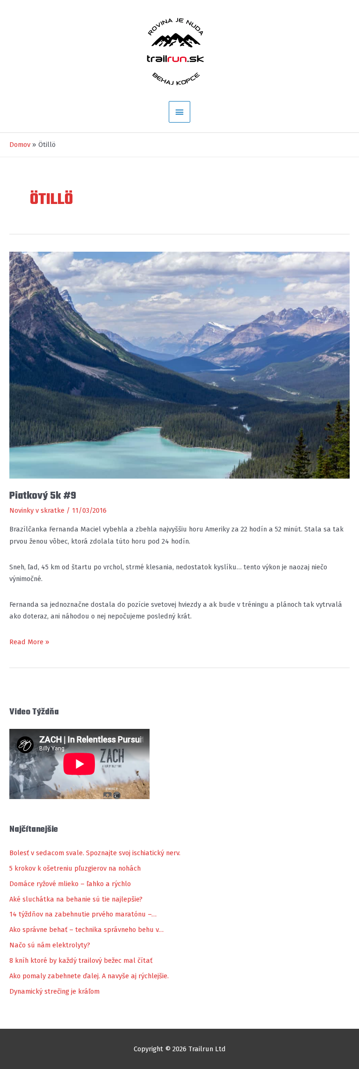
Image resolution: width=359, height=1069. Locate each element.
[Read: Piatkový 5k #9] (179, 364)
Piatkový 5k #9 (42, 496)
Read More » (29, 642)
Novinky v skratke (37, 510)
